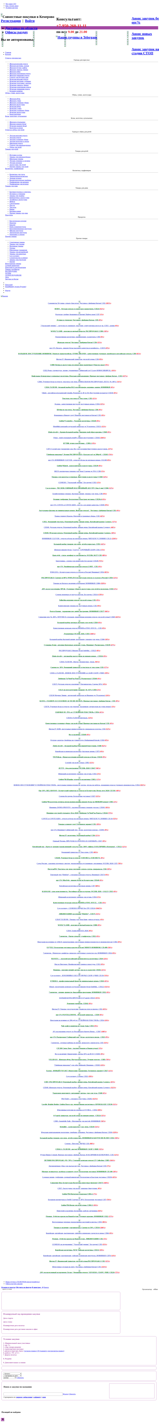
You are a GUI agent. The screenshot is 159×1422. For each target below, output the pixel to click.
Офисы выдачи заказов (14, 1284)
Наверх (46, 1287)
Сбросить (20, 1378)
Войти (30, 21)
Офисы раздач (16, 32)
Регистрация (11, 21)
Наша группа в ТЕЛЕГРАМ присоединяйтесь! (23, 1282)
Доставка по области (21, 28)
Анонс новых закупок (142, 36)
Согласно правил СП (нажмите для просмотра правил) (44, 1351)
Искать (65, 1394)
